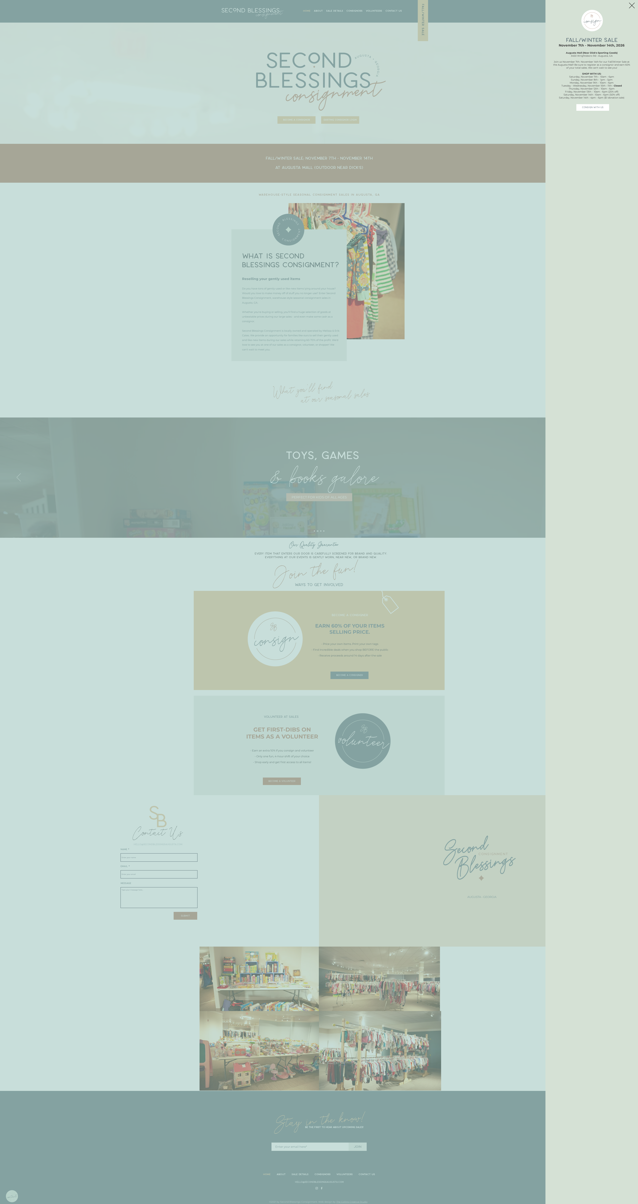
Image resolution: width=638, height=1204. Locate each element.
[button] (632, 5)
